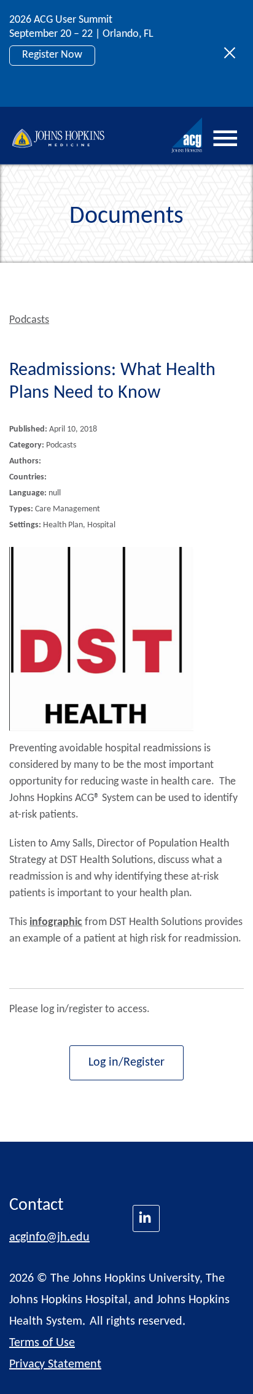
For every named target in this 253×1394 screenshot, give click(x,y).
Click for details (56, 82)
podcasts (29, 320)
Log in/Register (126, 1062)
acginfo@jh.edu (49, 1237)
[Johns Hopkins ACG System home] (187, 135)
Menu (225, 138)
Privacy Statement (55, 1364)
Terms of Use (42, 1343)
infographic (55, 922)
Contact (36, 1205)
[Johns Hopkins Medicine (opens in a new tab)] (146, 1218)
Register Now (52, 55)
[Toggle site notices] (233, 53)
